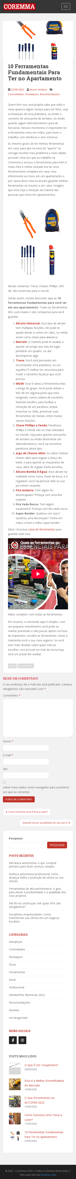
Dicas (12, 665)
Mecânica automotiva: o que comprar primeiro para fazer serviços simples (33, 864)
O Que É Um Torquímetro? (41, 1065)
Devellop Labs (48, 1174)
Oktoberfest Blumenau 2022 (27, 995)
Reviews (14, 1010)
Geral (12, 980)
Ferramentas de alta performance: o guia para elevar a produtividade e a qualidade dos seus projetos (37, 892)
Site (5, 769)
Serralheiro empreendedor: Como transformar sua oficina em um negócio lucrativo (34, 918)
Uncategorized (18, 1018)
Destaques (31, 94)
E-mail (8, 755)
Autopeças (15, 942)
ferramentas (26, 665)
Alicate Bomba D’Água (31, 472)
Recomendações (50, 94)
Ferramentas (17, 972)
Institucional (16, 987)
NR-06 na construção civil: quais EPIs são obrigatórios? (35, 905)
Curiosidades (16, 94)
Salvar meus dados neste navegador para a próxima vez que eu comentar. (36, 789)
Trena (20, 360)
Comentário (11, 695)
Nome (8, 741)
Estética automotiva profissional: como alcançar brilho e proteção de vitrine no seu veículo (36, 877)
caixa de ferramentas (41, 529)
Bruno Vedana (38, 89)
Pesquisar (16, 838)
